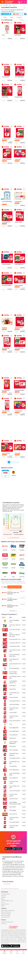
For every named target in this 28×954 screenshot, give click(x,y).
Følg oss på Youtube (5, 915)
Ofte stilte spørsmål (5, 894)
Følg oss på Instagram (6, 913)
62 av (6, 20)
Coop (10, 5)
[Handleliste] (21, 2)
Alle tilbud (6, 5)
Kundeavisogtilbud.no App (7, 900)
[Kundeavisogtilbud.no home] (9, 1)
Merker (2, 899)
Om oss (3, 902)
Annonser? (3, 895)
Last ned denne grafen (14, 537)
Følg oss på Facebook (6, 912)
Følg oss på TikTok (5, 917)
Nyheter (2, 905)
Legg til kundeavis (5, 904)
